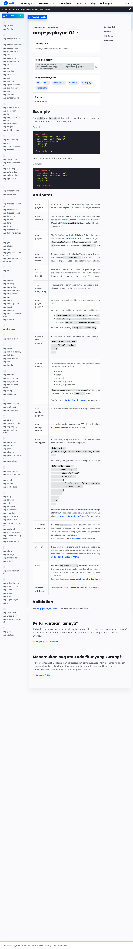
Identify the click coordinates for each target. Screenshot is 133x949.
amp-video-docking (11, 583)
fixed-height (59, 82)
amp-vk (6, 603)
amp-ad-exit (8, 64)
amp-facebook (9, 216)
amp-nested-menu (11, 403)
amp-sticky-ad (9, 529)
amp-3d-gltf (8, 25)
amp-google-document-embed (12, 253)
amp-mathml (8, 374)
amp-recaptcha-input (12, 475)
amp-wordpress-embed (12, 620)
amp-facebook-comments (12, 205)
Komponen (53, 27)
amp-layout (7, 348)
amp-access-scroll (10, 51)
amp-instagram (9, 310)
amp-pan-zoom (9, 442)
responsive (42, 88)
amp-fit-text (8, 219)
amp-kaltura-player (11, 339)
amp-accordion (9, 58)
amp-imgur (7, 300)
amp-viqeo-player (10, 599)
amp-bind (7, 114)
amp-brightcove (9, 126)
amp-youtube (8, 635)
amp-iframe (8, 280)
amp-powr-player (10, 461)
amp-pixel (7, 448)
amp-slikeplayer (9, 509)
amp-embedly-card (11, 190)
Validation (108, 41)
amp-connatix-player (12, 146)
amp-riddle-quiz (10, 487)
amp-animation (9, 81)
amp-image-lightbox (11, 290)
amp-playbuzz (9, 452)
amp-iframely (8, 283)
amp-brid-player (10, 123)
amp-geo (6, 242)
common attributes (79, 587)
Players (65, 207)
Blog (93, 3)
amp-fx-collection (10, 229)
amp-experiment (10, 194)
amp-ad (6, 68)
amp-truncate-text (10, 558)
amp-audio (7, 91)
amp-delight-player (11, 175)
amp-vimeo (7, 593)
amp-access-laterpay (12, 44)
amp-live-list (8, 365)
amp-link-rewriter (10, 358)
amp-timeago (8, 554)
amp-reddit (7, 480)
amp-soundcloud (10, 519)
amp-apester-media (11, 84)
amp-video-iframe (10, 586)
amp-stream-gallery (11, 532)
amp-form (7, 226)
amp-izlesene (8, 319)
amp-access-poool (10, 48)
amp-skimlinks (9, 506)
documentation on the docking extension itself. (91, 579)
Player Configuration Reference (73, 516)
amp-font (7, 223)
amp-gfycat (7, 246)
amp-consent (8, 149)
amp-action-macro (11, 61)
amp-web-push (9, 612)
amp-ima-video (9, 287)
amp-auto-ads (9, 94)
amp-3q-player (9, 29)
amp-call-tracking (10, 139)
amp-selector (8, 500)
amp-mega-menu (10, 378)
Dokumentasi (44, 3)
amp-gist (6, 249)
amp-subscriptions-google (12, 536)
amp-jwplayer (9, 329)
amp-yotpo (7, 631)
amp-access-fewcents (11, 39)
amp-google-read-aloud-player (12, 259)
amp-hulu (7, 270)
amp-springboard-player (11, 524)
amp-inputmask (9, 307)
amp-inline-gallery (11, 303)
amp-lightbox (8, 355)
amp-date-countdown (11, 163)
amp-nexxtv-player (11, 410)
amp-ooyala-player (11, 426)
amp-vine (7, 596)
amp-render (8, 483)
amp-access (8, 54)
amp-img (7, 297)
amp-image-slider (10, 293)
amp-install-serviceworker (12, 314)
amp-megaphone (10, 381)
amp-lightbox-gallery (12, 352)
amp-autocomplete (11, 98)
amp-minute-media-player (11, 385)
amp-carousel (9, 143)
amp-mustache (9, 394)
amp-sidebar (8, 503)
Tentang (26, 3)
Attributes (108, 36)
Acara (80, 3)
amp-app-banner (10, 88)
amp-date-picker (10, 172)
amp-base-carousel (11, 107)
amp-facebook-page (11, 213)
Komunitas (64, 3)
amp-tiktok (7, 551)
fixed (46, 82)
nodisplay (86, 82)
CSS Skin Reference (59, 427)
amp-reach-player (10, 471)
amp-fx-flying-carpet (12, 233)
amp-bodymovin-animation (11, 118)
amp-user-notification (11, 572)
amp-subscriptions (11, 541)
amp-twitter (8, 561)
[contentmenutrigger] (116, 28)
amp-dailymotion (10, 159)
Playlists (72, 238)
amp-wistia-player (10, 616)
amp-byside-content (11, 130)
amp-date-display (10, 168)
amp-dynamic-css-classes (12, 179)
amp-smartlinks (9, 513)
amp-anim (7, 78)
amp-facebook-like (11, 209)
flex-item (73, 82)
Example (107, 31)
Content (72, 219)
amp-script (7, 496)
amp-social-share (10, 516)
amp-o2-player (9, 420)
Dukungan (106, 3)
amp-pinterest (9, 445)
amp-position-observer (12, 456)
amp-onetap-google (11, 423)
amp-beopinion (9, 111)
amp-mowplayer (10, 390)
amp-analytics (9, 74)
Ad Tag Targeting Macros (76, 400)
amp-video (7, 589)
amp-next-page (9, 407)
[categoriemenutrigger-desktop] (37, 17)
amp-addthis (8, 71)
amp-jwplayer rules (47, 608)
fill (38, 82)
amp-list (6, 361)
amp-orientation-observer (12, 431)
